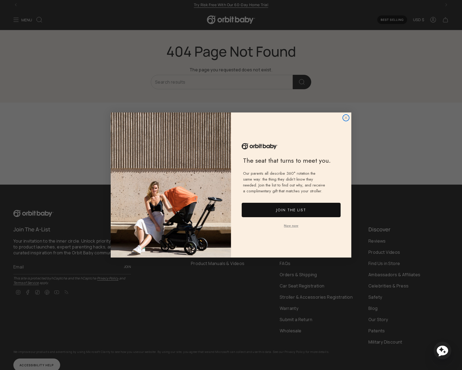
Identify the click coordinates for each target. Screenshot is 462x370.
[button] (442, 350)
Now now (291, 225)
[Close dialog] (346, 118)
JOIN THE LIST (291, 210)
